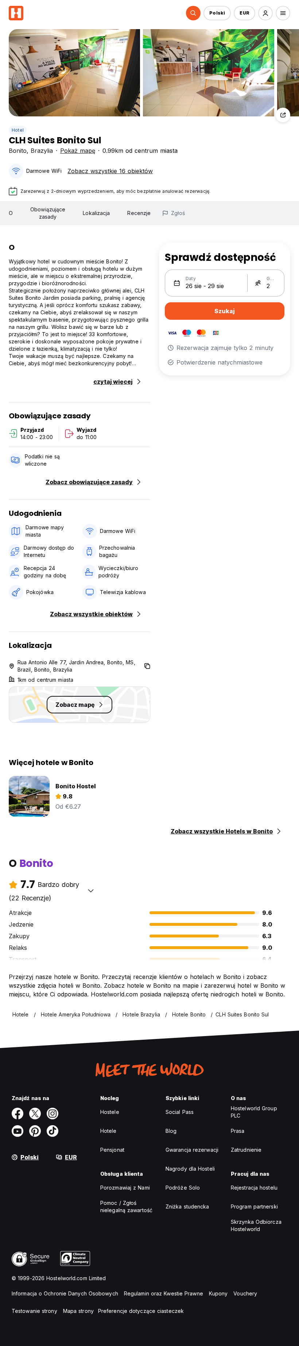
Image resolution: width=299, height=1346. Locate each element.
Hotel (18, 130)
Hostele (109, 1112)
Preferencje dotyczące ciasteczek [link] (141, 1311)
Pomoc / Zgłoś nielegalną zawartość (126, 1206)
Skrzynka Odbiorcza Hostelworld (256, 1225)
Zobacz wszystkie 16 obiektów (110, 171)
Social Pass (180, 1112)
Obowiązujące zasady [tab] (47, 213)
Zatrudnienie (246, 1150)
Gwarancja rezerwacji (192, 1150)
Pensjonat (112, 1150)
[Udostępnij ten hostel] (283, 115)
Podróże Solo (183, 1187)
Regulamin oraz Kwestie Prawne (163, 1293)
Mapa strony (78, 1311)
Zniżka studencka (187, 1206)
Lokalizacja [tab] (96, 213)
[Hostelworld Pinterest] (35, 1131)
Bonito (18, 150)
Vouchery (245, 1293)
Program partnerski (254, 1206)
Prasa (238, 1131)
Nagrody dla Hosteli (190, 1169)
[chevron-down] (91, 890)
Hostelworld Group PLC (254, 1112)
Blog (171, 1131)
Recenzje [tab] (139, 213)
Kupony (218, 1293)
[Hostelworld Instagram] (52, 1113)
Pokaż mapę (77, 150)
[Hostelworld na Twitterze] (35, 1113)
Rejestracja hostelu (254, 1187)
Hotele (108, 1131)
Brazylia (42, 150)
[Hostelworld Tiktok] (52, 1131)
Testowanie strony (34, 1311)
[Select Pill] (193, 13)
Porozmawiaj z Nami (125, 1187)
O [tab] (11, 213)
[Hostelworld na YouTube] (17, 1131)
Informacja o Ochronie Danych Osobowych (65, 1293)
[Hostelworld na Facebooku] (17, 1113)
